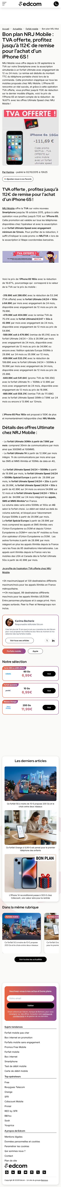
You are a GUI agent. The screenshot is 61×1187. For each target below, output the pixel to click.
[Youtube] (25, 1172)
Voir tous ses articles (19, 640)
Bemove (44, 1180)
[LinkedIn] (53, 640)
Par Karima (8, 172)
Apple (35, 651)
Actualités (17, 29)
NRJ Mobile (8, 208)
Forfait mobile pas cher (17, 1032)
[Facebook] (19, 1172)
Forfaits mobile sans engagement (22, 1042)
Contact (9, 1155)
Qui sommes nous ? (15, 1151)
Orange (8, 1091)
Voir (49, 674)
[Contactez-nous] (56, 3)
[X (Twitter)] (47, 640)
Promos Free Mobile (15, 1047)
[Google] (7, 1172)
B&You (8, 1115)
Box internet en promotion (18, 1037)
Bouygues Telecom (15, 1087)
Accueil (5, 29)
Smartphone (11, 1061)
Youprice (9, 1125)
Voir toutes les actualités (30, 959)
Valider (30, 1005)
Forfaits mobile (14, 651)
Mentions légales (13, 1136)
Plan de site (11, 1160)
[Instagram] (32, 1172)
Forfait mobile (32, 29)
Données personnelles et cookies (22, 1141)
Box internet (11, 1056)
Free (7, 1082)
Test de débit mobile (15, 1066)
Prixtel (8, 1106)
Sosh (7, 1120)
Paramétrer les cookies (17, 1146)
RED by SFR (11, 1111)
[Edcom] (30, 4)
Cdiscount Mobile (14, 1101)
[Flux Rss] (44, 1172)
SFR (7, 1096)
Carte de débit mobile (16, 1071)
